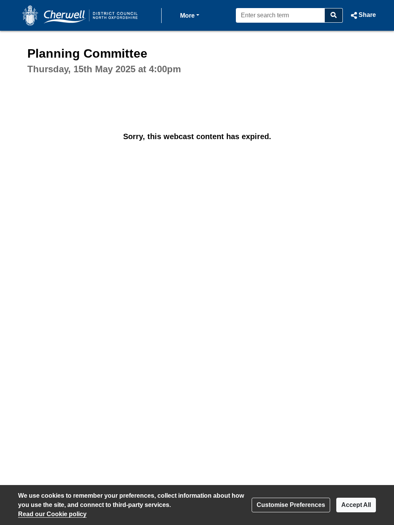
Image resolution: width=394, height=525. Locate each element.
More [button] (189, 15)
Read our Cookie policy (52, 514)
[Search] (334, 15)
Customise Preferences (291, 505)
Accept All (356, 505)
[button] (362, 15)
